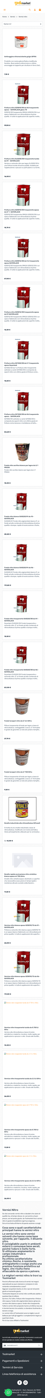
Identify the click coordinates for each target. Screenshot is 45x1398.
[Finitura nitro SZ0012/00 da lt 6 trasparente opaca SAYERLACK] (22, 246)
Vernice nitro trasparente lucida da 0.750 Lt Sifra (21, 1029)
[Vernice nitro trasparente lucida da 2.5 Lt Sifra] (22, 1064)
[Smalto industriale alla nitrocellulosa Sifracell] (22, 808)
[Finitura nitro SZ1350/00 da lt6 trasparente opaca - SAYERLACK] (22, 399)
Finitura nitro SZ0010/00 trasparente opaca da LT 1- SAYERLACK (21, 211)
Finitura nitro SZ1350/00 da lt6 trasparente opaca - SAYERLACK (21, 415)
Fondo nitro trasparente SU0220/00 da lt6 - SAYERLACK (21, 671)
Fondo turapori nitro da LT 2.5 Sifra (18, 721)
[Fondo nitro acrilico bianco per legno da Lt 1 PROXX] (22, 451)
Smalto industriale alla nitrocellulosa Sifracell (22, 823)
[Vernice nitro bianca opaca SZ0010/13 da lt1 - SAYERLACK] (22, 910)
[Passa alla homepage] (22, 3)
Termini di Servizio (12, 1367)
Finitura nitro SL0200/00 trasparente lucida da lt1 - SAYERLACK (21, 160)
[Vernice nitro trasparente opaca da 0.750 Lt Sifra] (22, 1115)
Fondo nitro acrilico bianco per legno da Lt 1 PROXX (21, 466)
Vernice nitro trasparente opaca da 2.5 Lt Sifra (22, 1181)
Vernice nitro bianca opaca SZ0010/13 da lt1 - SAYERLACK (22, 926)
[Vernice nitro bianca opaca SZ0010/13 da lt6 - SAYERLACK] (22, 962)
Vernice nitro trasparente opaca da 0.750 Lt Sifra (21, 1131)
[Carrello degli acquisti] (40, 9)
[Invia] (39, 1345)
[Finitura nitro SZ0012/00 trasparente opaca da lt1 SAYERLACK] (22, 297)
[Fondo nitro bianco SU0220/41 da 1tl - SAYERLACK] (22, 502)
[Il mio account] (35, 9)
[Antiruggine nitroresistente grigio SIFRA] (22, 42)
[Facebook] (19, 1382)
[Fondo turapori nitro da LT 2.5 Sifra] (22, 706)
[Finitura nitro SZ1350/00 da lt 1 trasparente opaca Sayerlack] (22, 348)
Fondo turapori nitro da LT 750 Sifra (18, 772)
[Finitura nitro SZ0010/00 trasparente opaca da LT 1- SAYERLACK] (22, 195)
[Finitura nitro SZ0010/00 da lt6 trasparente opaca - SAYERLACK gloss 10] (22, 93)
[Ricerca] (29, 9)
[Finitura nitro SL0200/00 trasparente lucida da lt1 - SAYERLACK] (22, 144)
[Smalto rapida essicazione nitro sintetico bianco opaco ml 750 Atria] (22, 859)
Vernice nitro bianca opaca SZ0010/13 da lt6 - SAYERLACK (22, 977)
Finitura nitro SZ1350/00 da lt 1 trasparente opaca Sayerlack (21, 364)
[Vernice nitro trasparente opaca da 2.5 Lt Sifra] (22, 1166)
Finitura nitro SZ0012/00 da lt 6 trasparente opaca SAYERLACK (21, 262)
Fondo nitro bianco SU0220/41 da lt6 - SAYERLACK (19, 569)
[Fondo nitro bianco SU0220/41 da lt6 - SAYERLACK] (22, 553)
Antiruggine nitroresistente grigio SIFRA (20, 57)
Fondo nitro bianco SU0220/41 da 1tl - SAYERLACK (19, 518)
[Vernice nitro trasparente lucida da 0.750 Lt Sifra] (22, 1013)
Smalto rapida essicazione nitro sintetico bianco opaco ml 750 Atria (20, 875)
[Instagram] (25, 1382)
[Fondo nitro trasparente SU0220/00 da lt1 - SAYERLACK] (22, 604)
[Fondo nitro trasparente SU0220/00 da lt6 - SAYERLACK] (22, 655)
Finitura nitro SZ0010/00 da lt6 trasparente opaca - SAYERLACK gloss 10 (21, 109)
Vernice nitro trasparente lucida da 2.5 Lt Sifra (22, 1079)
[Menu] (4, 9)
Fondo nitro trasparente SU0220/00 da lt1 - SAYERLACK (21, 620)
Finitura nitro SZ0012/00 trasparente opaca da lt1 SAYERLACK (21, 313)
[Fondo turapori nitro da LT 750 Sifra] (22, 757)
